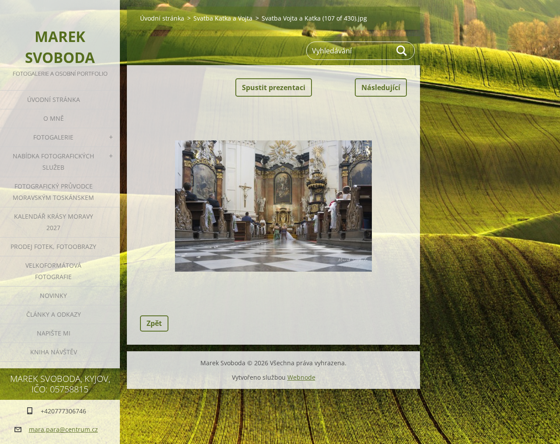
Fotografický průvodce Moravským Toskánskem (53, 192)
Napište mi (53, 333)
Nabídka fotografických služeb (53, 161)
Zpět (154, 323)
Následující (380, 87)
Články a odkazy (53, 314)
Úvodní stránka (53, 99)
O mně (53, 118)
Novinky (53, 295)
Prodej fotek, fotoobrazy (53, 246)
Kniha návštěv (53, 352)
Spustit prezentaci (273, 87)
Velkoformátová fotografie (53, 271)
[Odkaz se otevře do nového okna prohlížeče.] (273, 206)
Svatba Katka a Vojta (222, 18)
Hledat (402, 50)
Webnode (301, 377)
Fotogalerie (53, 137)
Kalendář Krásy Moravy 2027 (53, 222)
